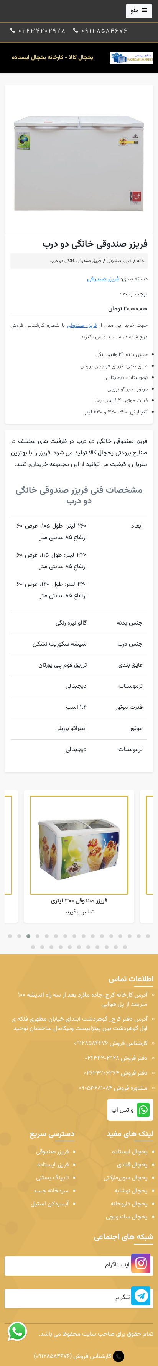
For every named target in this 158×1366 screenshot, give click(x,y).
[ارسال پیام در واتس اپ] (17, 1331)
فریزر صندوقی (103, 279)
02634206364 (101, 1073)
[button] (10, 936)
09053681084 (95, 1088)
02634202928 (102, 1058)
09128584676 (91, 1043)
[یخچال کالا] (131, 58)
